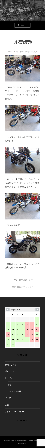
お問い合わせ (10, 365)
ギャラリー (9, 371)
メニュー (23, 25)
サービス (8, 378)
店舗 (7, 405)
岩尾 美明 (33, 52)
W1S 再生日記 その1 (23, 280)
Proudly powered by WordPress (15, 440)
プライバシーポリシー (14, 411)
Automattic (22, 443)
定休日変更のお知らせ (21, 287)
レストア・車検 (14, 391)
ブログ (8, 398)
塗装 (10, 385)
